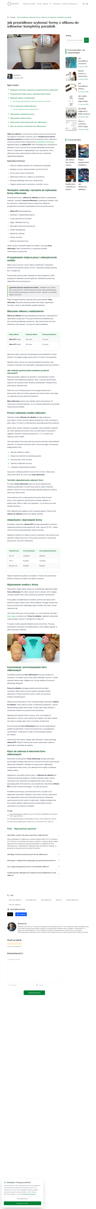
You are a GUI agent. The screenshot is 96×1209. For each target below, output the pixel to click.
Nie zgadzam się (22, 1199)
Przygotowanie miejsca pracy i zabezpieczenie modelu (30, 94)
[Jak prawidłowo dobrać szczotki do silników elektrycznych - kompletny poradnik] (71, 87)
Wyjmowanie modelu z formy (21, 118)
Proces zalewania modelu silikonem (23, 106)
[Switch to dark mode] (87, 3)
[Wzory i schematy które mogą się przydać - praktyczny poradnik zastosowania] (71, 125)
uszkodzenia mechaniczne (45, 142)
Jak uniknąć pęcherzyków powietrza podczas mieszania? (31, 101)
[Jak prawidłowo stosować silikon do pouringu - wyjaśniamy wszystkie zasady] (71, 62)
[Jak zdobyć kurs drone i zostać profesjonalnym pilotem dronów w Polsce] (71, 151)
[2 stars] (11, 943)
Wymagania (57, 4)
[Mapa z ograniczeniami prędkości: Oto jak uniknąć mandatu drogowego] (83, 151)
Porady (39, 4)
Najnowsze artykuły (29, 4)
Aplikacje (45, 4)
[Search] (84, 4)
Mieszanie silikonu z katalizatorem (22, 98)
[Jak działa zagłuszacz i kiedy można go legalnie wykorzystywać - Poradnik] (71, 112)
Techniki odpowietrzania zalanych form (25, 109)
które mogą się (12, 616)
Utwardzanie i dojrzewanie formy (22, 114)
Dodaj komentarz (34, 993)
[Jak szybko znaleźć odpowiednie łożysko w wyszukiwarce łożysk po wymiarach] (71, 100)
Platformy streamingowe (69, 4)
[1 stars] (8, 943)
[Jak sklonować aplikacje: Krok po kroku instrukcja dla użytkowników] (83, 175)
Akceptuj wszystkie (22, 1203)
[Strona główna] (8, 17)
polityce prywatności (29, 1194)
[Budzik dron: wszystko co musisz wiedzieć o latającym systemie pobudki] (71, 175)
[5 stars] (20, 943)
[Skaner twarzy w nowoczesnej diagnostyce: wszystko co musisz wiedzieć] (71, 75)
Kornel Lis (17, 75)
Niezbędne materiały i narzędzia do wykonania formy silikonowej (34, 90)
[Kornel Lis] (9, 76)
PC (51, 4)
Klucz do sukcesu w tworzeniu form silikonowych (28, 126)
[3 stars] (14, 943)
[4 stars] (17, 943)
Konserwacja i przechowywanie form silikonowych (28, 122)
